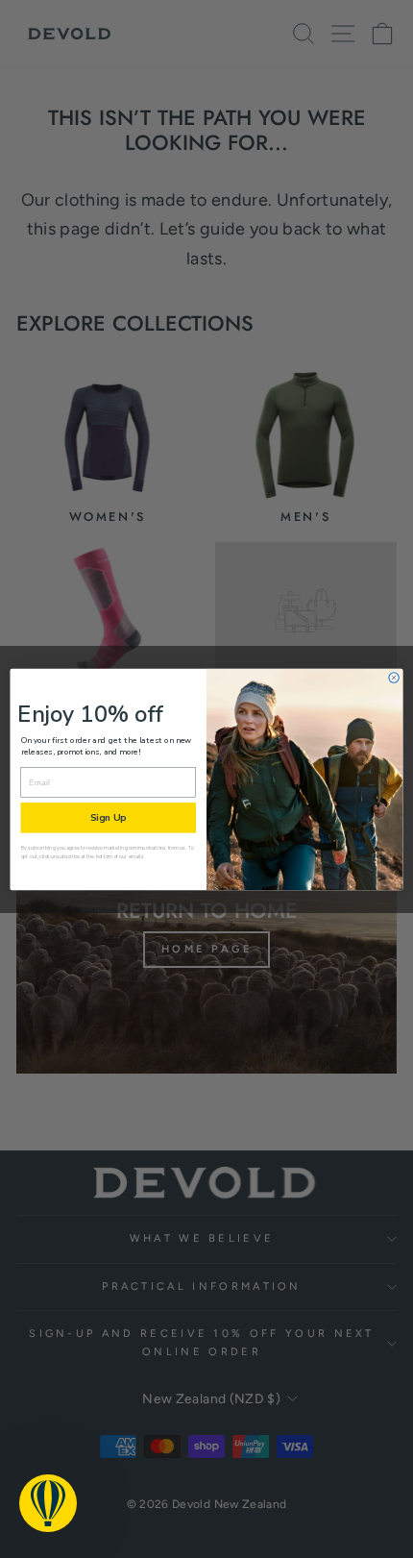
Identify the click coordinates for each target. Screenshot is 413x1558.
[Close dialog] (394, 676)
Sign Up (108, 817)
